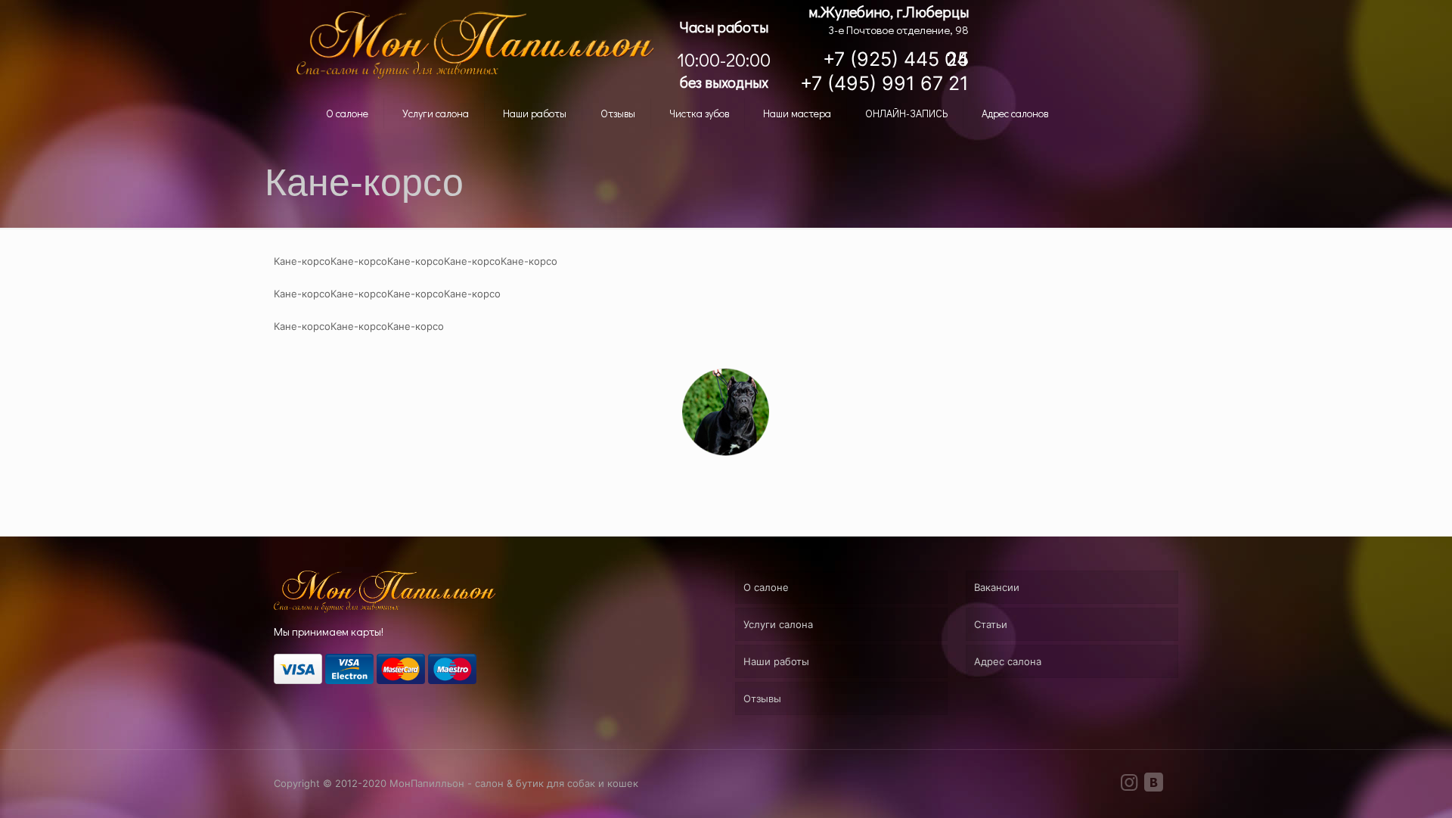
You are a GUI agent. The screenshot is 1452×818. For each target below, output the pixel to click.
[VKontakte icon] (1153, 785)
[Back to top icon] (1390, 792)
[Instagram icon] (1129, 785)
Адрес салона (1007, 661)
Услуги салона (778, 624)
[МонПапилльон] (474, 45)
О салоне (766, 587)
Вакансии (996, 587)
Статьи (990, 624)
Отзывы (762, 698)
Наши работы (776, 661)
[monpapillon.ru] (384, 609)
